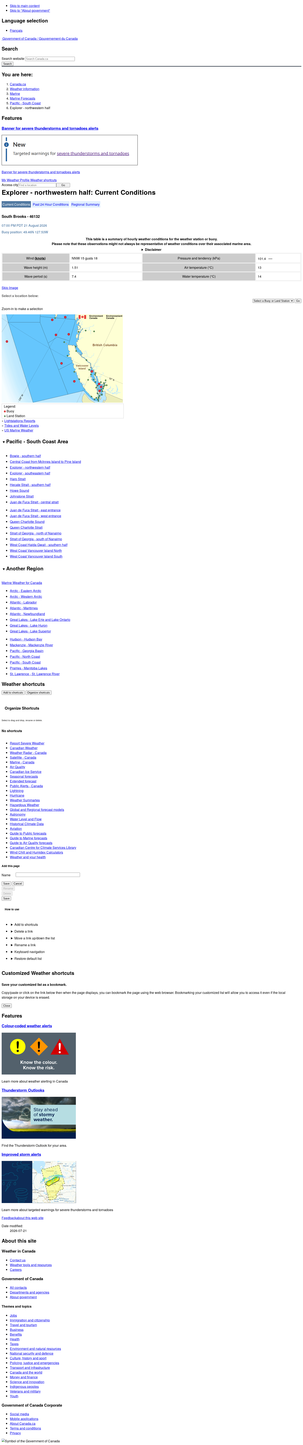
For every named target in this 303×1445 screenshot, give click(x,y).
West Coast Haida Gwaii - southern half (38, 544)
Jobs (13, 1315)
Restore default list (28, 958)
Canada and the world (26, 1372)
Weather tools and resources (31, 1264)
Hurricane (17, 795)
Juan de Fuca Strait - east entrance (35, 510)
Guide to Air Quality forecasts (31, 842)
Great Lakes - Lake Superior (30, 631)
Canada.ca (18, 84)
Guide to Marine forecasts (28, 838)
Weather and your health (28, 857)
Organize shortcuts (38, 692)
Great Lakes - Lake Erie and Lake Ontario (40, 619)
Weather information (24, 88)
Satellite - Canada (23, 757)
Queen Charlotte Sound (27, 521)
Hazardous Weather (24, 804)
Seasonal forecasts (24, 776)
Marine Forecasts (22, 98)
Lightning (16, 790)
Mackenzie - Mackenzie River (31, 645)
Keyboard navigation (29, 951)
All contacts (18, 1287)
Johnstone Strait (22, 496)
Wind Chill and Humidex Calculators (36, 852)
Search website (13, 58)
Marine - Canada (22, 762)
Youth (14, 1396)
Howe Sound (19, 490)
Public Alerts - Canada (26, 785)
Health (15, 1339)
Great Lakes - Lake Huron (28, 625)
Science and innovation (27, 1381)
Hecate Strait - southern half (30, 484)
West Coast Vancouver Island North (36, 550)
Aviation (16, 828)
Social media (19, 1414)
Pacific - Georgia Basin (26, 650)
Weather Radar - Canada (28, 752)
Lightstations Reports (19, 420)
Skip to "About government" (30, 10)
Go (63, 185)
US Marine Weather (18, 430)
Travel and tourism (23, 1324)
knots (40, 258)
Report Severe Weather (27, 743)
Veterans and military (25, 1391)
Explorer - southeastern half (30, 473)
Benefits (16, 1334)
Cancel (18, 883)
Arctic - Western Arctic (26, 596)
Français (16, 30)
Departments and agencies (29, 1292)
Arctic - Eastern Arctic (25, 590)
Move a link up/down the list (34, 938)
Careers (16, 1269)
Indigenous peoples (24, 1386)
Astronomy (18, 814)
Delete (7, 893)
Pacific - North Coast (25, 656)
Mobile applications (24, 1418)
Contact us (18, 1260)
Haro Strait (18, 479)
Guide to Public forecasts (28, 833)
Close (6, 1005)
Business (16, 1329)
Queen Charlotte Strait (26, 527)
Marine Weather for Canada (22, 582)
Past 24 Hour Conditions (51, 204)
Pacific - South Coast (25, 103)
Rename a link (25, 944)
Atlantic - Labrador (23, 602)
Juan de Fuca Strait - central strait (34, 502)
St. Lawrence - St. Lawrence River (35, 673)
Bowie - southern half (25, 455)
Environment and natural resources (35, 1348)
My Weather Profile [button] (16, 180)
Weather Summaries (25, 800)
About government (23, 1297)
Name (6, 875)
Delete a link (23, 931)
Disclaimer (153, 249)
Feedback (22, 1217)
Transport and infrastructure (30, 1367)
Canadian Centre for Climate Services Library (43, 847)
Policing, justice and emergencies (34, 1362)
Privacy (15, 1433)
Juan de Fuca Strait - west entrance (35, 515)
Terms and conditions (25, 1428)
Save (6, 883)
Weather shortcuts (43, 180)
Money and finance (24, 1377)
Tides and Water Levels (21, 425)
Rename (8, 888)
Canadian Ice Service (25, 771)
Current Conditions (16, 204)
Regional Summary (85, 204)
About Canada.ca (22, 1423)
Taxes (14, 1343)
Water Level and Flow (26, 819)
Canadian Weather (24, 748)
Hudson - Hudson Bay (26, 639)
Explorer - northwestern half (30, 467)
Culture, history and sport (28, 1358)
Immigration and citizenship (30, 1320)
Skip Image (10, 287)
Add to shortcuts (13, 692)
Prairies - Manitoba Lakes (28, 668)
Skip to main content (25, 5)
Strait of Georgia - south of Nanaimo (36, 539)
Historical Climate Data (27, 823)
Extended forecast (23, 781)
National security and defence (31, 1353)
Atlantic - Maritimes (24, 608)
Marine (15, 93)
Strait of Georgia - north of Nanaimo (35, 533)
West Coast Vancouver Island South (36, 556)
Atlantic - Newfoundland (27, 613)
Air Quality (17, 766)
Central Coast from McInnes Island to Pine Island (45, 461)
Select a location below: (20, 295)
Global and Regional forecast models (37, 809)
